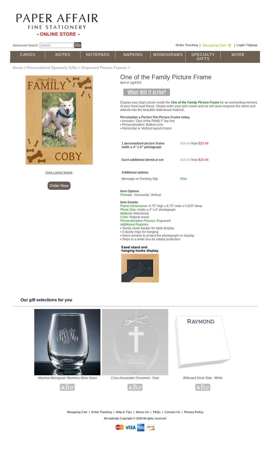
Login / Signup (247, 45)
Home (18, 67)
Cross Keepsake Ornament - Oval (135, 378)
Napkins (133, 55)
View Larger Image (59, 172)
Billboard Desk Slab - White (203, 378)
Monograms (168, 55)
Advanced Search (25, 45)
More (238, 55)
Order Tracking (187, 45)
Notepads (98, 55)
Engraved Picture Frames (104, 67)
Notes (62, 55)
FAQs (157, 412)
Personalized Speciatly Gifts (52, 67)
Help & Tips (124, 412)
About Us (142, 412)
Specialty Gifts (203, 57)
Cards (27, 55)
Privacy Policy (193, 412)
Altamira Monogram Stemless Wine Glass (67, 378)
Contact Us (172, 412)
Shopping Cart (77, 412)
